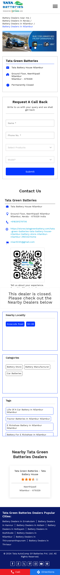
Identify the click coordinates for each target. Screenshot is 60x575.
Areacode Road (15, 324)
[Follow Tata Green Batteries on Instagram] (35, 563)
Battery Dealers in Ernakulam (18, 521)
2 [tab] (30, 47)
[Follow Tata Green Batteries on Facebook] (12, 563)
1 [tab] (25, 47)
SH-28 (30, 324)
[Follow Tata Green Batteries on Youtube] (41, 563)
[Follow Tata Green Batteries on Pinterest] (30, 563)
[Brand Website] (47, 563)
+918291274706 (19, 221)
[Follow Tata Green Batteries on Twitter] (24, 563)
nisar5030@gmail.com (23, 242)
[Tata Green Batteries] (13, 7)
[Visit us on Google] (18, 563)
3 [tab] (35, 47)
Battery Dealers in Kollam (30, 525)
